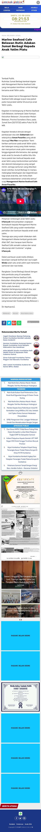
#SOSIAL (15, 313)
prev (19, 619)
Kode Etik (28, 824)
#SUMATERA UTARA (27, 313)
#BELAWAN (6, 313)
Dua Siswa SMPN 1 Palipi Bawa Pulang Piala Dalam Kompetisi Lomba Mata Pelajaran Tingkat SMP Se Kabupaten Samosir (22, 432)
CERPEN (6, 10)
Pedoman (19, 824)
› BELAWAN (10, 35)
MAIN (20, 7)
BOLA (7, 7)
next (21, 619)
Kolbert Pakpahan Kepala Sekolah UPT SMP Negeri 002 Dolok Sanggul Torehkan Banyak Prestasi (22, 441)
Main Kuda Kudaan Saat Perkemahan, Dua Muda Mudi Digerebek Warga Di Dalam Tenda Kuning (22, 395)
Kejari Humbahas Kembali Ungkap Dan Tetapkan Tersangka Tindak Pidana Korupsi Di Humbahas (22, 459)
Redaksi (12, 824)
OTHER (34, 10)
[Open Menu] (38, 2)
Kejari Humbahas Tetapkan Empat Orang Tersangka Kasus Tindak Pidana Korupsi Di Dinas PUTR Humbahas (22, 450)
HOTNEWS (20, 10)
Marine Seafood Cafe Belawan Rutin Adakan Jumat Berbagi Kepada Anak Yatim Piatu (18, 44)
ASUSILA (34, 7)
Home (4, 35)
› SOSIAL (18, 35)
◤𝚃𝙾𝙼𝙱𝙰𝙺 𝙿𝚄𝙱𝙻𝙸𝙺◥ (26, 827)
